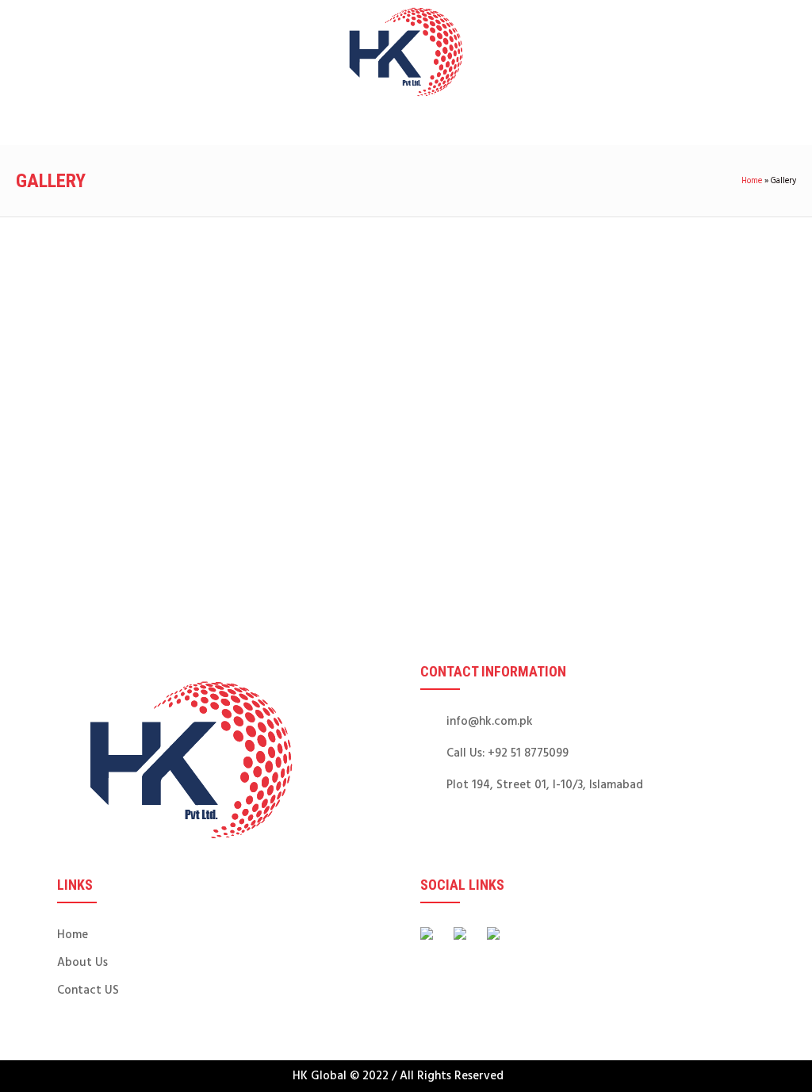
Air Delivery (79, 522)
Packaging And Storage (238, 380)
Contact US (88, 990)
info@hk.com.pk (489, 721)
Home (751, 181)
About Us (82, 962)
